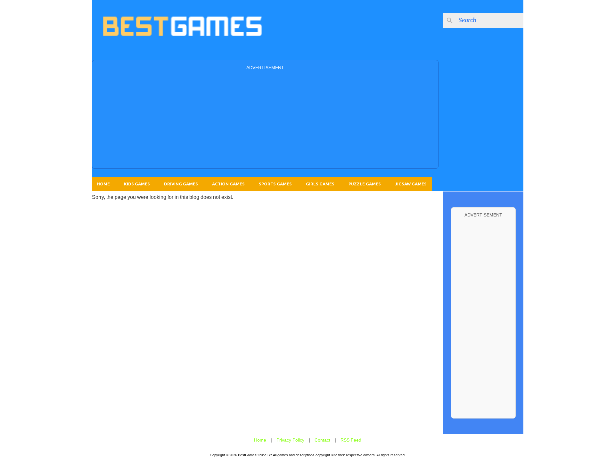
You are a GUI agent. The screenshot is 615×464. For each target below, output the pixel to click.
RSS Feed (350, 440)
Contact (322, 440)
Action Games (228, 184)
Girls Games (320, 184)
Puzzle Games (364, 184)
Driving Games (181, 184)
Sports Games (275, 184)
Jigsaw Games (411, 184)
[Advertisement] (265, 119)
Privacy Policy (290, 440)
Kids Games (137, 184)
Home (103, 184)
